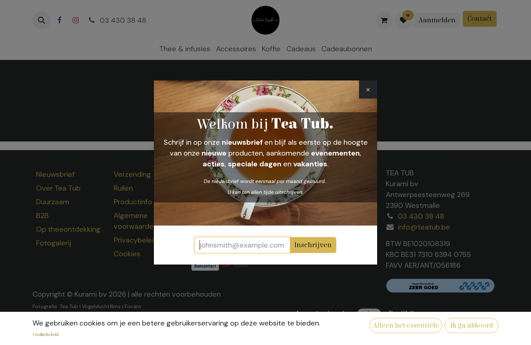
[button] (406, 325)
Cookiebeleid (46, 334)
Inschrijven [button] (313, 245)
